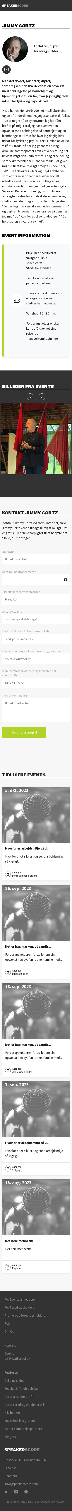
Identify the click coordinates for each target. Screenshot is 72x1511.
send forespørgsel (24, 732)
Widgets (10, 1437)
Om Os (9, 1331)
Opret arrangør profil (18, 1396)
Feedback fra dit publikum (22, 1388)
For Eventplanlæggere (19, 1299)
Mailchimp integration (19, 1420)
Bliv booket (12, 1412)
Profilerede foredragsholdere (24, 1315)
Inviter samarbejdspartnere (23, 1428)
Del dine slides (14, 1380)
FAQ (7, 1323)
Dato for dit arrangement (19, 572)
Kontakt (10, 1345)
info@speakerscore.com (21, 1484)
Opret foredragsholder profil (24, 1404)
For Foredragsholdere (19, 1307)
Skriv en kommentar (16, 695)
